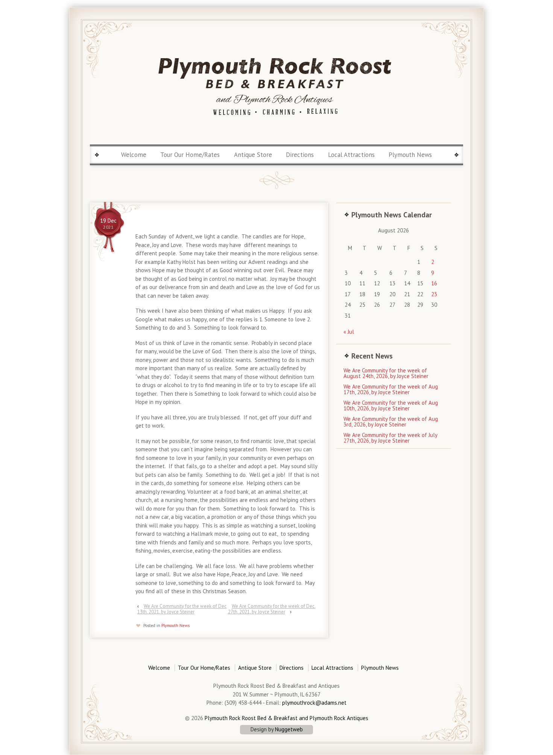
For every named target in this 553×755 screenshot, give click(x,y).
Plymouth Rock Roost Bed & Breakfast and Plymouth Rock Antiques (285, 718)
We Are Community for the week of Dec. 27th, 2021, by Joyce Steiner (272, 609)
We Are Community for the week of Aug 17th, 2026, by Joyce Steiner (390, 389)
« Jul (348, 331)
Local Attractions (351, 155)
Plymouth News (410, 155)
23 (434, 294)
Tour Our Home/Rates (190, 155)
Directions (300, 155)
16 (434, 283)
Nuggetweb (289, 729)
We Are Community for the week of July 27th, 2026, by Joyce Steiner (390, 437)
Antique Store (253, 155)
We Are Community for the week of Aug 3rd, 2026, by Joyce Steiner (390, 421)
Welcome (133, 155)
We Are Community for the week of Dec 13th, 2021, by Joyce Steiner (181, 609)
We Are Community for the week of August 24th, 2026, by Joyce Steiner (385, 373)
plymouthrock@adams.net (314, 702)
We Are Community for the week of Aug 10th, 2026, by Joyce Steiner (390, 405)
